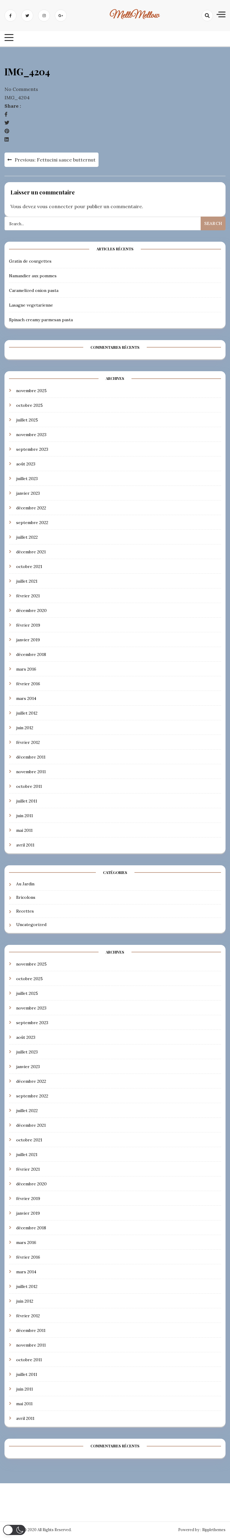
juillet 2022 (27, 537)
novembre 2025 (31, 390)
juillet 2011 (26, 801)
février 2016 (28, 683)
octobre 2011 (29, 786)
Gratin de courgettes (30, 261)
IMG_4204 (17, 97)
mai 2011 (24, 830)
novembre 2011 (31, 771)
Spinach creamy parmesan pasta (41, 319)
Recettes (25, 911)
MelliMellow (134, 16)
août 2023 (25, 464)
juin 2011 (24, 815)
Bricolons (25, 897)
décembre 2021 (31, 552)
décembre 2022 (31, 508)
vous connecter (55, 206)
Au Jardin (25, 884)
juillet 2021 (26, 581)
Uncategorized (31, 924)
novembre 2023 (31, 434)
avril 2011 (25, 845)
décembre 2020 (31, 610)
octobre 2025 (29, 405)
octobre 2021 (29, 566)
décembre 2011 (31, 757)
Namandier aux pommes (33, 275)
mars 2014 (26, 698)
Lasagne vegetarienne (31, 305)
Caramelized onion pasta (33, 290)
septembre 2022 (32, 522)
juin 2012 (24, 727)
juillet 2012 (26, 713)
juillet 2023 (27, 478)
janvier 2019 (28, 639)
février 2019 (28, 625)
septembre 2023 (32, 449)
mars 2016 (26, 669)
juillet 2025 (27, 420)
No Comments (21, 89)
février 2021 (28, 596)
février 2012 (28, 742)
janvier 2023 (28, 493)
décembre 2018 (31, 654)
